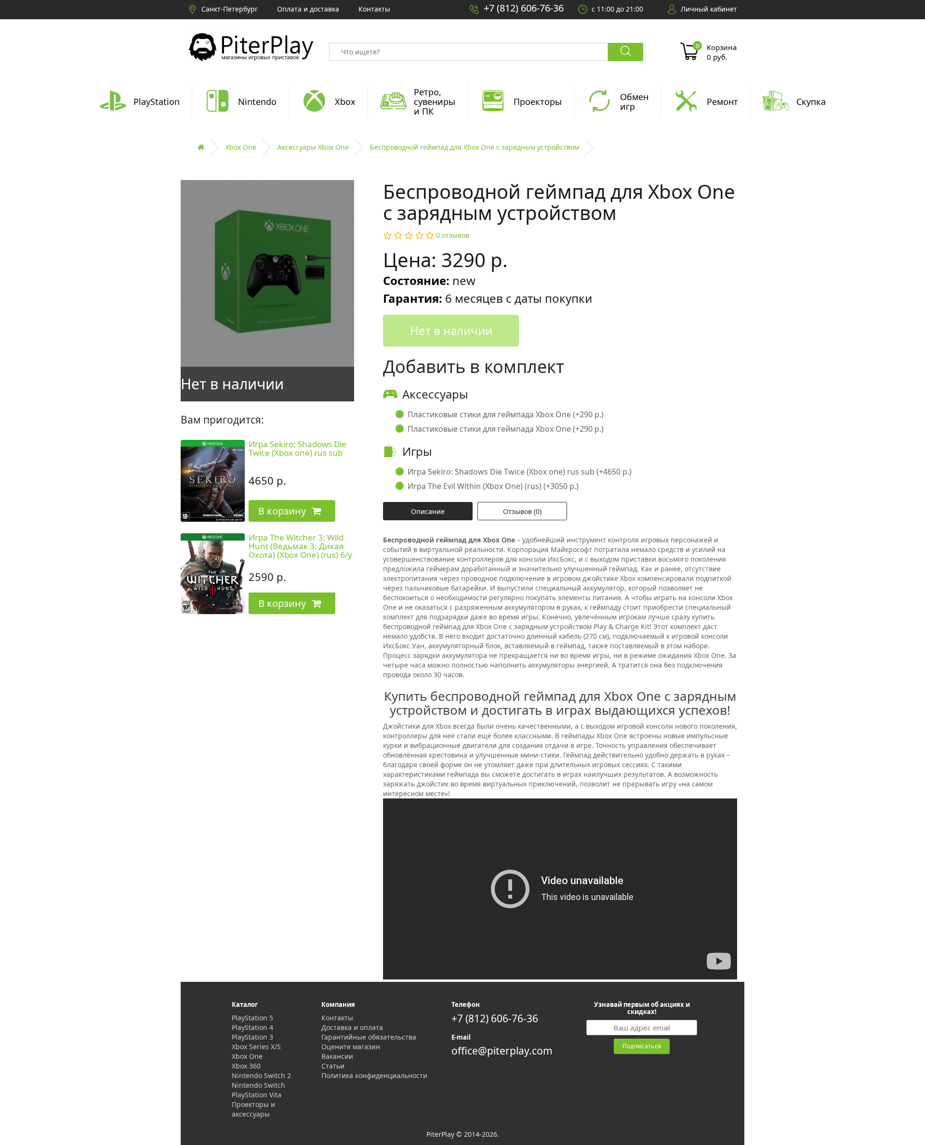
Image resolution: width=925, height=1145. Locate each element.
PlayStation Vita (256, 1094)
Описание (428, 511)
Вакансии (337, 1056)
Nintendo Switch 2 (261, 1075)
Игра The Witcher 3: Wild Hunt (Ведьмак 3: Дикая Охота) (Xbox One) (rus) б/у (300, 546)
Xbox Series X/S (256, 1046)
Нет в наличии (451, 330)
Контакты (337, 1017)
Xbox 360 (246, 1065)
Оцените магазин (350, 1046)
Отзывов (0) (522, 511)
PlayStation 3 (252, 1037)
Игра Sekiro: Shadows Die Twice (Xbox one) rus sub (297, 448)
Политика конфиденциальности (374, 1075)
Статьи (332, 1065)
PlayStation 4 (252, 1027)
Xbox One (240, 147)
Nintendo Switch (258, 1085)
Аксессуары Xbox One (313, 147)
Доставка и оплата (352, 1027)
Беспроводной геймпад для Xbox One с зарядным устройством (474, 147)
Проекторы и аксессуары (253, 1109)
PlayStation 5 (252, 1017)
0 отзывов (452, 235)
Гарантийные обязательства (368, 1037)
